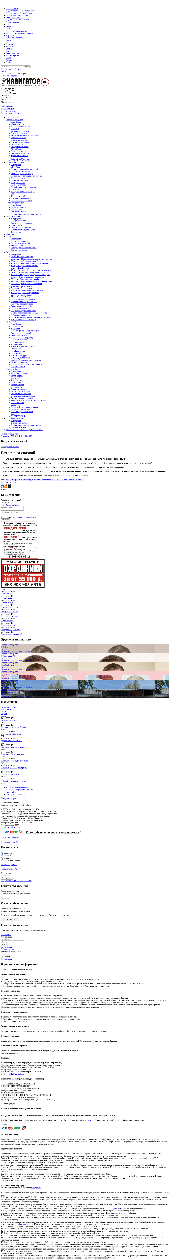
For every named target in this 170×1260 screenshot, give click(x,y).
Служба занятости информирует (24, 187)
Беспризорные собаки (10, 616)
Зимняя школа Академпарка (23, 396)
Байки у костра (17, 403)
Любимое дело (17, 144)
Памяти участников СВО (11, 634)
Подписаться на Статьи (16, 13)
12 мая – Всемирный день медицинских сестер (31, 270)
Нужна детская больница (11, 734)
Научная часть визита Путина (13, 727)
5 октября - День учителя (21, 288)
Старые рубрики (13, 369)
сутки (3, 711)
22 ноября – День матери (21, 295)
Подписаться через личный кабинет (16, 881)
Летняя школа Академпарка (22, 398)
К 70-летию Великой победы (23, 299)
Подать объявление (14, 15)
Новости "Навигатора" (20, 409)
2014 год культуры (19, 355)
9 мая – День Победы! (20, 268)
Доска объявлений (14, 17)
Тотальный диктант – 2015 (22, 346)
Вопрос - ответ (17, 245)
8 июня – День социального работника (27, 277)
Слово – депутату (18, 185)
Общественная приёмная (21, 200)
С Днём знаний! (8, 598)
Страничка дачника (19, 140)
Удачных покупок (18, 151)
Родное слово (16, 209)
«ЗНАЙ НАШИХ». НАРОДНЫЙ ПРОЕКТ (24, 430)
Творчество (16, 232)
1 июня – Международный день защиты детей (30, 275)
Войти (8, 40)
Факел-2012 (16, 353)
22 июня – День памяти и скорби (25, 279)
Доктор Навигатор (19, 250)
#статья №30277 (76, 480)
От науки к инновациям (21, 394)
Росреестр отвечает (19, 178)
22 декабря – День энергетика (23, 311)
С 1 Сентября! (7, 594)
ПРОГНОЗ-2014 (18, 367)
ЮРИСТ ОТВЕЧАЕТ (20, 160)
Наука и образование (15, 203)
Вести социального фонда (22, 174)
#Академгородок (13, 480)
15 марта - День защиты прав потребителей (29, 263)
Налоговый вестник (19, 180)
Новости (31, 11)
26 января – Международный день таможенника (31, 259)
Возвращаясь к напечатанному (24, 248)
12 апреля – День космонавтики (24, 266)
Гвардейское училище (10, 630)
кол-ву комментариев (10, 709)
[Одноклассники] (5, 486)
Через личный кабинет (10, 869)
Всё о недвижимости (20, 153)
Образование (16, 387)
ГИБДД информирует (20, 362)
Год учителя (16, 349)
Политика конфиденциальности (19, 33)
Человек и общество (14, 120)
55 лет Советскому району (22, 337)
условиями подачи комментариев (27, 517)
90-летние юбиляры (9, 607)
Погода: (4, 91)
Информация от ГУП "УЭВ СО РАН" (27, 364)
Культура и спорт (13, 216)
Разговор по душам (19, 133)
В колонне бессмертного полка (24, 302)
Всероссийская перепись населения (26, 360)
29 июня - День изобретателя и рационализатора (31, 281)
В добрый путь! (7, 603)
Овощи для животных (10, 774)
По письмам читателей (20, 243)
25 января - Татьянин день (22, 257)
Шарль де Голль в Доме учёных (14, 761)
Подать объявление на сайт (17, 20)
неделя (4, 714)
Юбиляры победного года (22, 304)
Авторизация (6, 959)
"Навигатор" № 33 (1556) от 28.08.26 (16, 651)
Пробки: (4, 93)
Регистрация (6, 947)
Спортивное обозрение (21, 227)
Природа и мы (17, 158)
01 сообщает (16, 167)
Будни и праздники (19, 373)
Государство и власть (15, 162)
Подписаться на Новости (16, 11)
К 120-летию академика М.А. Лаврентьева (29, 313)
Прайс (8, 29)
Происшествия (12, 117)
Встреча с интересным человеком (25, 135)
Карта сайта (11, 35)
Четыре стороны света (20, 142)
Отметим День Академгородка (14, 767)
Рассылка (8, 853)
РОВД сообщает (18, 183)
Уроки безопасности (19, 156)
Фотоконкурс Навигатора (22, 412)
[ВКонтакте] (2, 486)
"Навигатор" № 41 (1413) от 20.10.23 (16, 436)
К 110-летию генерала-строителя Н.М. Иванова (31, 317)
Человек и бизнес (18, 138)
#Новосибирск (27, 480)
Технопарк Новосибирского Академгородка (29, 400)
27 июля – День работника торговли (26, 284)
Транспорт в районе (19, 196)
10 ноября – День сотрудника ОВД (25, 293)
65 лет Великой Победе (21, 297)
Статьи (29, 13)
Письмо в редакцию (19, 241)
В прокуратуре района (20, 171)
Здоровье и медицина (15, 418)
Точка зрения (16, 380)
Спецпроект (11, 322)
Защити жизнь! (17, 385)
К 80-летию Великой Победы (23, 319)
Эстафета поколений (19, 147)
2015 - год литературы (20, 358)
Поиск (8, 8)
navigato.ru (89, 1120)
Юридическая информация (17, 31)
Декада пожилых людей (21, 333)
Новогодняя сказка (19, 340)
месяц (3, 716)
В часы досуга (17, 225)
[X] (9, 486)
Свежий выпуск (8, 106)
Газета (25, 15)
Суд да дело (16, 189)
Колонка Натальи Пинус (21, 198)
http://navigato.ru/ (113, 1208)
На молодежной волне (20, 126)
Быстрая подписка (9, 865)
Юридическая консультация (22, 191)
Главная (14, 8)
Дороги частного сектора (11, 741)
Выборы (14, 194)
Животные (10, 234)
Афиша (9, 26)
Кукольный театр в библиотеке (14, 747)
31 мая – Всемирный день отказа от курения (30, 272)
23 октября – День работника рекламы (27, 290)
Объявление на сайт (9, 842)
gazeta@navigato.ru (15, 827)
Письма (9, 236)
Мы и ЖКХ (16, 149)
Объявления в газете (12, 860)
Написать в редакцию (15, 38)
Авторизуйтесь (12, 505)
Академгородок (12, 22)
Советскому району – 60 (21, 306)
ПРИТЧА (15, 129)
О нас (8, 24)
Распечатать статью (9, 482)
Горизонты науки (18, 212)
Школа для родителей (20, 131)
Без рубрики (16, 122)
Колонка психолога (19, 427)
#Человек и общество (59, 480)
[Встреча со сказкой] (10, 447)
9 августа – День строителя (22, 286)
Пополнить (6, 935)
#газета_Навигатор (42, 480)
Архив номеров (7, 109)
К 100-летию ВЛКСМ (20, 308)
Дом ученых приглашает (21, 223)
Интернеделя (16, 344)
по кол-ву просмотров (10, 707)
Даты (8, 252)
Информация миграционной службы (26, 176)
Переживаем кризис (19, 389)
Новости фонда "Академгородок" (25, 331)
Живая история (17, 124)
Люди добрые (17, 376)
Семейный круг (17, 378)
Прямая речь (16, 382)
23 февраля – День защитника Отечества (28, 261)
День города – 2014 (19, 335)
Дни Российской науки (20, 391)
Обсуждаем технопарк (20, 342)
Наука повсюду (7, 621)
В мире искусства (18, 221)
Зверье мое (15, 328)
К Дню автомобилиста (20, 315)
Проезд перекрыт (8, 625)
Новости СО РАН (18, 207)
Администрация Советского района (26, 169)
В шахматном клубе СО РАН (23, 230)
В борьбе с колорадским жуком (14, 781)
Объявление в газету (10, 838)
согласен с (22, 517)
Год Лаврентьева (18, 351)
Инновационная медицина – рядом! (26, 214)
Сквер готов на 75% (9, 612)
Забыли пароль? (8, 949)
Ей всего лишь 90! (9, 720)
